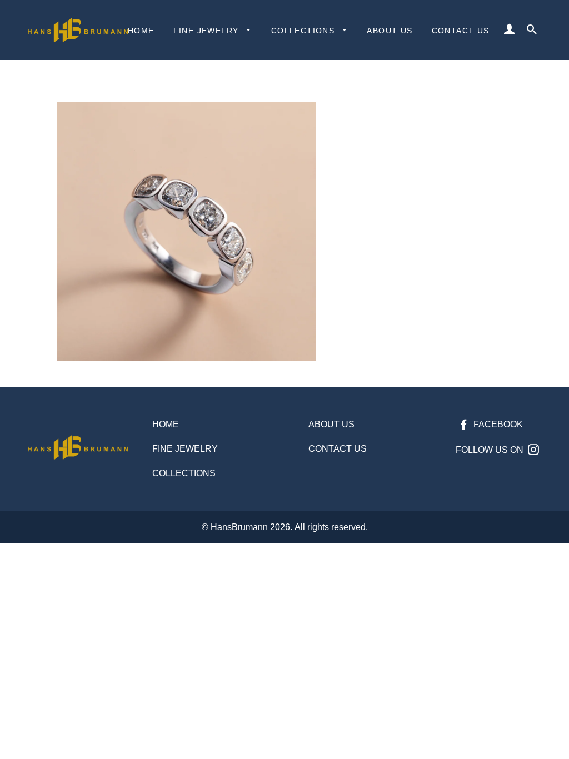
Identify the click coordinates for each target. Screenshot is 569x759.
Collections (304, 30)
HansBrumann (239, 527)
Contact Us (461, 30)
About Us (389, 30)
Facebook (497, 424)
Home (141, 30)
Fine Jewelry (207, 30)
